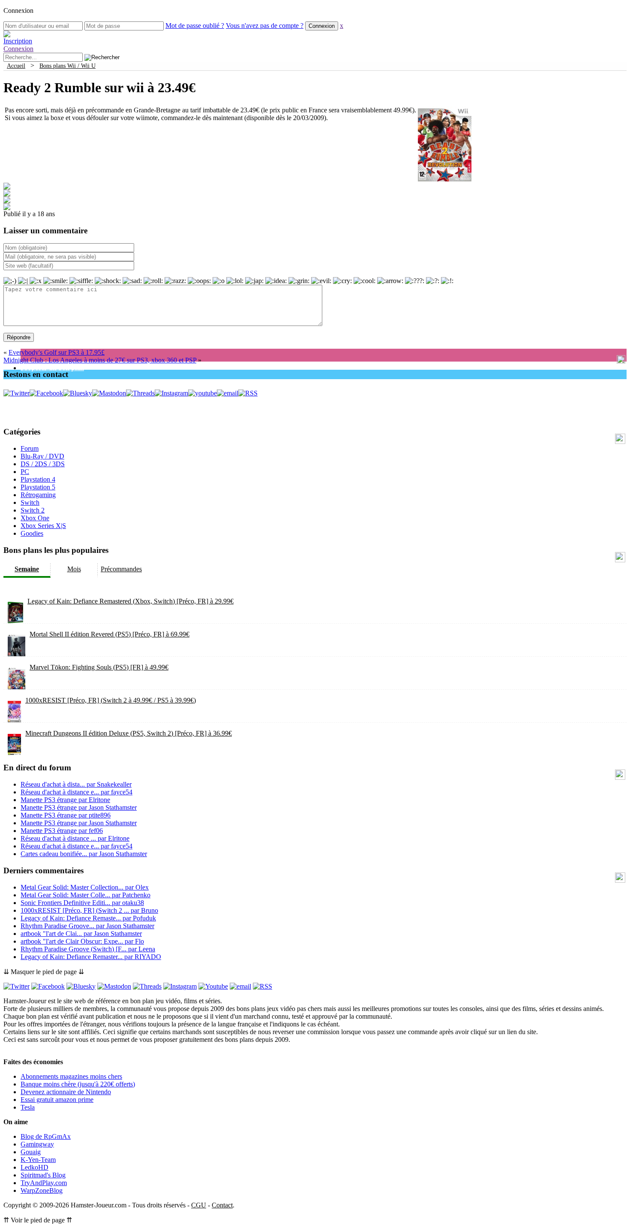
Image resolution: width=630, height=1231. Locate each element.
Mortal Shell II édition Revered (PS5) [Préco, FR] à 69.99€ (109, 634)
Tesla (28, 1107)
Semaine (27, 569)
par (76, 784)
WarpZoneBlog (42, 1190)
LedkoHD (34, 1167)
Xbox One (35, 518)
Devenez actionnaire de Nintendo (66, 1091)
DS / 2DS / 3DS (43, 464)
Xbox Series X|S (43, 525)
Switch (30, 502)
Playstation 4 (38, 479)
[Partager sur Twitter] (6, 194)
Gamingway (37, 1144)
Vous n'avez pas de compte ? (264, 25)
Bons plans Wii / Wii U (67, 65)
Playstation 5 (38, 487)
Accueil (16, 65)
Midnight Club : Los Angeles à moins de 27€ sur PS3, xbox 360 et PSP (99, 360)
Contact (222, 1205)
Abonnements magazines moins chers (71, 1076)
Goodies (32, 533)
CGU (198, 1205)
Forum (30, 448)
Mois (74, 569)
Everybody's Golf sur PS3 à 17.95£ (57, 352)
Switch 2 (33, 510)
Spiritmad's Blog (43, 1175)
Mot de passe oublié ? (194, 25)
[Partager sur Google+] (6, 201)
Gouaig (31, 1152)
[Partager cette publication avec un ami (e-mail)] (6, 207)
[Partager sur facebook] (6, 187)
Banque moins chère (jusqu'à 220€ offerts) (78, 1084)
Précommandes (121, 569)
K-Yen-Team (38, 1159)
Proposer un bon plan (52, 367)
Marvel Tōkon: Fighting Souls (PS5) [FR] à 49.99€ (99, 667)
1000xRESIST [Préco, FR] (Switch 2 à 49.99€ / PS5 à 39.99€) (110, 700)
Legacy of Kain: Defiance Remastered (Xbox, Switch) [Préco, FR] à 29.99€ (130, 601)
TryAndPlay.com (44, 1182)
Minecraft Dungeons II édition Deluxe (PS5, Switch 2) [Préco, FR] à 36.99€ (128, 733)
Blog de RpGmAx (46, 1136)
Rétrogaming (38, 494)
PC (25, 471)
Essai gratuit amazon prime (57, 1099)
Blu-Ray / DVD (42, 456)
